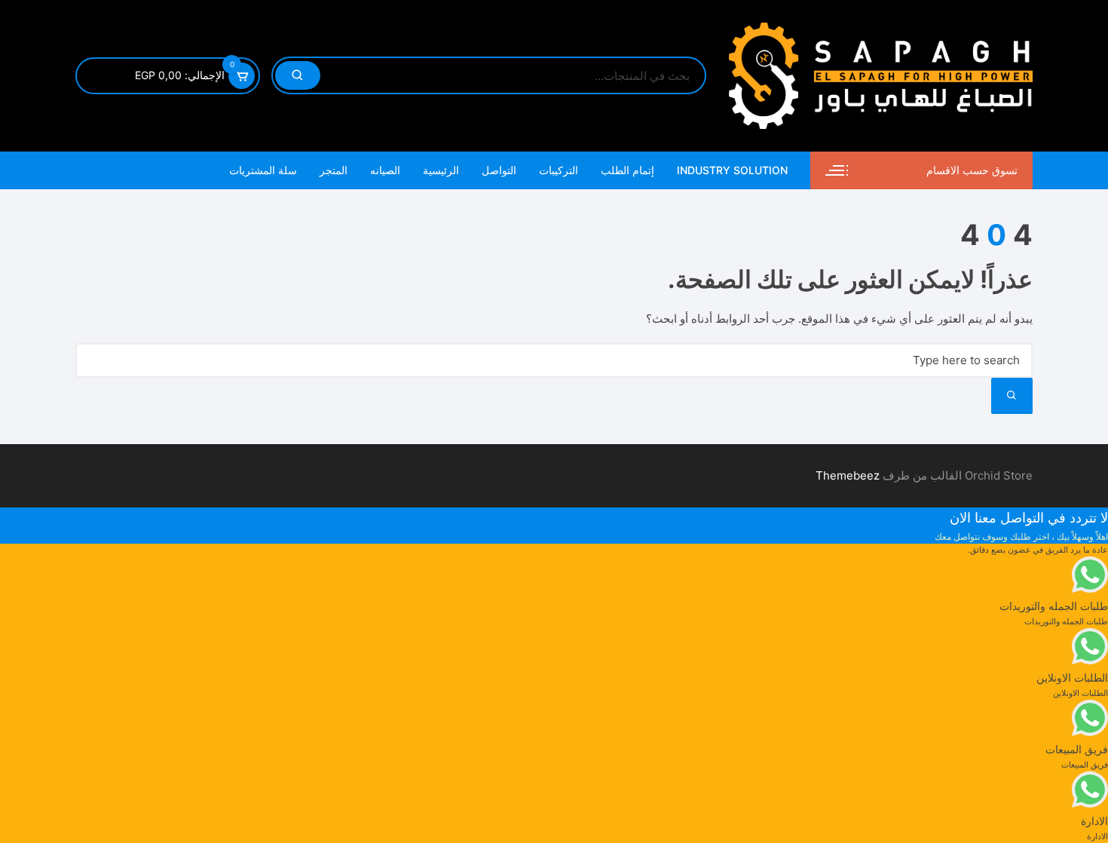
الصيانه (385, 170)
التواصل (499, 170)
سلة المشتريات (263, 170)
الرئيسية (441, 170)
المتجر (333, 170)
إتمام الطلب (627, 170)
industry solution (732, 170)
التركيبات (558, 170)
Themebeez (848, 475)
